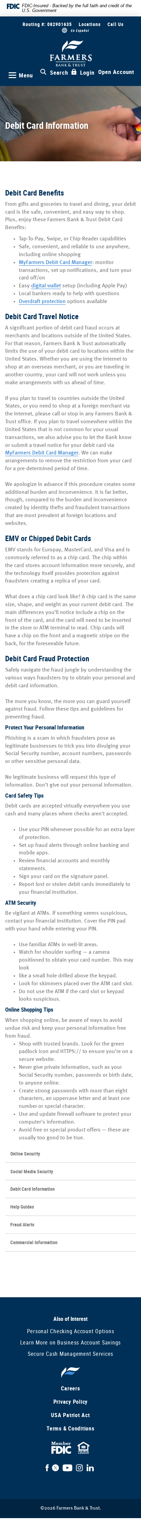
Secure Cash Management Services (70, 1354)
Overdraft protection (42, 301)
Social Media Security (31, 1171)
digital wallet (46, 285)
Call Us (115, 24)
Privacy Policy (70, 1401)
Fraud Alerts (22, 1224)
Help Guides (22, 1206)
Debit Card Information (32, 1189)
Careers (70, 1388)
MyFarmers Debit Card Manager (55, 262)
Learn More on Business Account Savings (70, 1342)
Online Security (25, 1153)
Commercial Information (33, 1242)
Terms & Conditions (70, 1428)
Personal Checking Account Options (70, 1331)
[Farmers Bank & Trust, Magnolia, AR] (71, 53)
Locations (90, 24)
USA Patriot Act (70, 1415)
